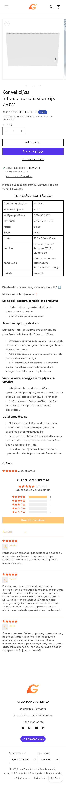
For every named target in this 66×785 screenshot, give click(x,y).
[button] (6, 6)
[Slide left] (25, 85)
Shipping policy (23, 778)
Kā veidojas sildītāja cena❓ (20, 294)
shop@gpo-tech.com (33, 708)
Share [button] (9, 463)
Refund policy (20, 773)
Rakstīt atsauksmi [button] (32, 520)
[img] (9, 540)
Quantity (7, 124)
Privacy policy (36, 773)
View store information (19, 176)
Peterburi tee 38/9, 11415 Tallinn (33, 715)
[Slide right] (40, 85)
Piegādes (21, 116)
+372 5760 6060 (33, 722)
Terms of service (54, 773)
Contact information (43, 778)
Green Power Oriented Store (31, 769)
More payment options (33, 159)
